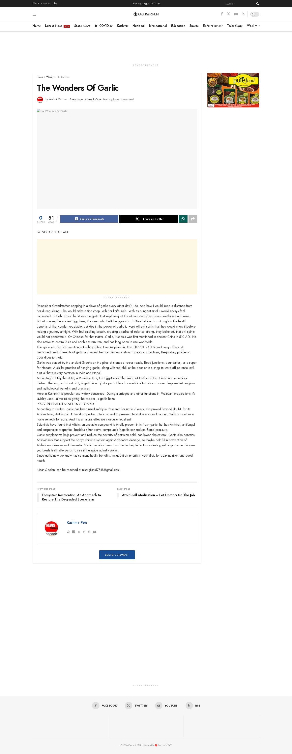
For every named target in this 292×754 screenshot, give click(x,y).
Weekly (252, 26)
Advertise (45, 3)
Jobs (54, 3)
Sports (194, 26)
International (158, 26)
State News (82, 26)
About (36, 3)
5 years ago (76, 99)
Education (178, 26)
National (138, 26)
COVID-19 (106, 26)
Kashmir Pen (55, 99)
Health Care (63, 77)
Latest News (57, 26)
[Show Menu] (34, 14)
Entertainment (213, 26)
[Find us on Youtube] (236, 14)
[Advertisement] (146, 46)
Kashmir (122, 26)
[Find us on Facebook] (222, 14)
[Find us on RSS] (243, 14)
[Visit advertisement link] (233, 90)
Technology (235, 26)
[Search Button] (256, 3)
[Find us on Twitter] (228, 14)
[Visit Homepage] (146, 14)
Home (37, 26)
